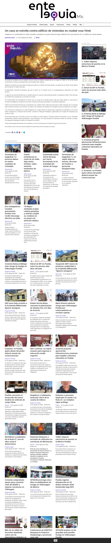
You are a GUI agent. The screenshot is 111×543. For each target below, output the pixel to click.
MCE (38, 37)
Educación (59, 274)
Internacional (60, 24)
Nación (52, 24)
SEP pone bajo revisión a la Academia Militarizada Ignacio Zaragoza (16, 305)
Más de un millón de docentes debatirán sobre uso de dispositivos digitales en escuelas (15, 535)
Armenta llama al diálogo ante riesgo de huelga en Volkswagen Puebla (16, 266)
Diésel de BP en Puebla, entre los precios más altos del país (40, 266)
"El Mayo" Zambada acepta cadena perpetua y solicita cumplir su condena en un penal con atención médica (31, 213)
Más (81, 24)
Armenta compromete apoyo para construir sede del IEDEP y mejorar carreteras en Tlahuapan (14, 484)
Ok (55, 540)
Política (75, 24)
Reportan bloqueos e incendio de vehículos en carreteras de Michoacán (41, 439)
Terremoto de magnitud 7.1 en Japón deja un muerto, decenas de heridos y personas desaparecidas (69, 161)
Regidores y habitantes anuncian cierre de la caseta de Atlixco (40, 397)
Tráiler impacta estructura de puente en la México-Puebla (66, 439)
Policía (68, 24)
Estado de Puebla (32, 24)
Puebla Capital (43, 24)
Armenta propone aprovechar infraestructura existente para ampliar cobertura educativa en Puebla (67, 353)
